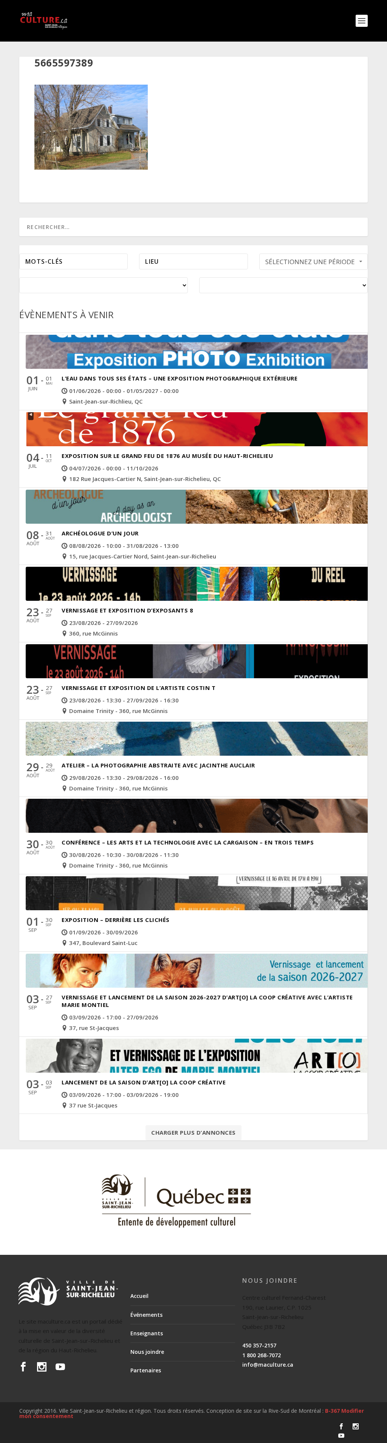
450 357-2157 (259, 1345)
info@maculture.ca (267, 1364)
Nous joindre (147, 1351)
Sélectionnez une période (310, 261)
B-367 (332, 1410)
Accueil (139, 1295)
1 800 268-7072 (261, 1355)
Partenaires (145, 1370)
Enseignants (146, 1333)
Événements (146, 1314)
